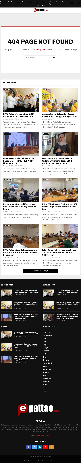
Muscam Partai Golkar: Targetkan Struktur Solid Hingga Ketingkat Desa (59, 115)
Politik (44, 89)
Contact (53, 461)
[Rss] (51, 447)
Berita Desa (2, 3)
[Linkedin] (40, 447)
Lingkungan (47, 369)
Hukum (45, 357)
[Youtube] (45, 447)
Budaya (18, 2)
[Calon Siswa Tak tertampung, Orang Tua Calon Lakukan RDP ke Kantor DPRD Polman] (60, 236)
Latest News (9, 82)
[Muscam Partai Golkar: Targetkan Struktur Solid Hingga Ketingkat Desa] (60, 100)
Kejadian (44, 2)
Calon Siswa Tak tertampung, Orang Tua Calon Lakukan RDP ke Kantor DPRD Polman (59, 252)
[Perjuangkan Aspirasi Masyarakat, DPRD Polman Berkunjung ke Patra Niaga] (21, 190)
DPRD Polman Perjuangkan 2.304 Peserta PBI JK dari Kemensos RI (18, 115)
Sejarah (64, 2)
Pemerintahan (47, 378)
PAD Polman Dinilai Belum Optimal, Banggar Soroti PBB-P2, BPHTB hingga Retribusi (19, 161)
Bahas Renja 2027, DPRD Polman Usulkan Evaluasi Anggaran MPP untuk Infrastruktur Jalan (57, 161)
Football (30, 2)
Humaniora (37, 2)
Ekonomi (46, 351)
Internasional (47, 363)
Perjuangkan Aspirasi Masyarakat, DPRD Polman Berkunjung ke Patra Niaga (20, 206)
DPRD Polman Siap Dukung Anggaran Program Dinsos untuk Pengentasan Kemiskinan (20, 252)
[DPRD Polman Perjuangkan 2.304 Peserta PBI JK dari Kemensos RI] (21, 100)
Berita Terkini (47, 335)
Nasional (46, 372)
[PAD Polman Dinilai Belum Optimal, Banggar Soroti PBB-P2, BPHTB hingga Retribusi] (21, 144)
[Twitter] (34, 447)
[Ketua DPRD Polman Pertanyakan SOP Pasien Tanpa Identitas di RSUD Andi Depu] (60, 190)
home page (40, 49)
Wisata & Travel (71, 3)
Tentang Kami (32, 461)
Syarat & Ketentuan (43, 461)
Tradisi (24, 2)
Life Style (50, 3)
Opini (44, 375)
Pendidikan (57, 2)
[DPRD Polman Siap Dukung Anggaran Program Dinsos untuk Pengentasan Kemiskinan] (21, 236)
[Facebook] (28, 447)
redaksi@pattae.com (44, 435)
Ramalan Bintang (78, 3)
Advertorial (7, 89)
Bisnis (7, 2)
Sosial (45, 388)
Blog (12, 2)
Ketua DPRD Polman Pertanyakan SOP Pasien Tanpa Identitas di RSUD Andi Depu (60, 206)
